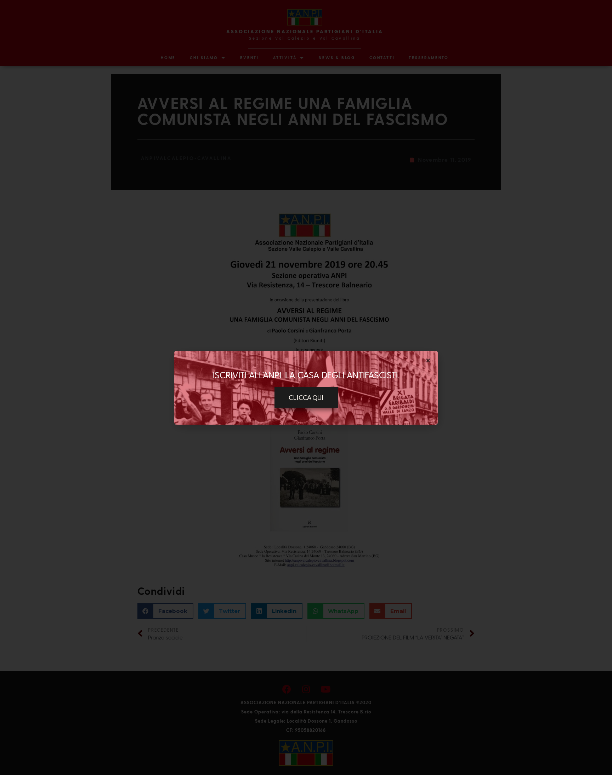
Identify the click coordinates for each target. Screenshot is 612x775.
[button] (306, 397)
